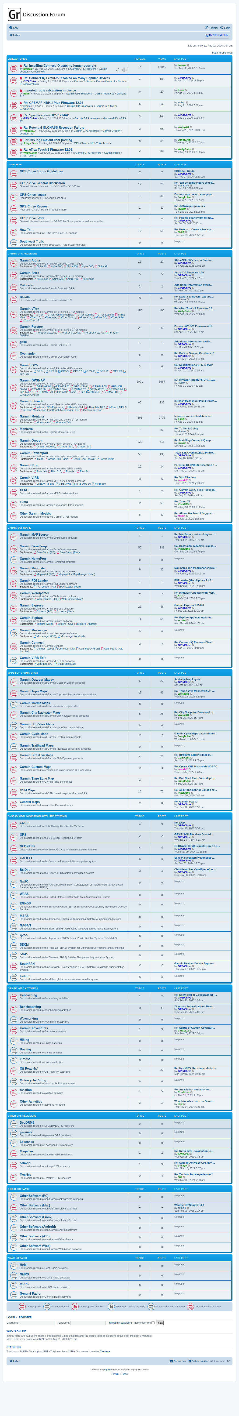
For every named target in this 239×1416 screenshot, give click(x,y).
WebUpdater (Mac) (72, 599)
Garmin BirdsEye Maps (36, 755)
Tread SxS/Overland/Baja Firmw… (194, 452)
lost (180, 1104)
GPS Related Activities (23, 988)
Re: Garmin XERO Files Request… (195, 489)
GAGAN (25, 925)
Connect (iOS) (66, 648)
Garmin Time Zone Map (37, 778)
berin (26, 93)
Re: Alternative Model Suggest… (194, 513)
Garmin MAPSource (34, 534)
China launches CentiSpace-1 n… (194, 869)
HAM (23, 1265)
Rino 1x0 (42, 471)
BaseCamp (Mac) (70, 552)
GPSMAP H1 (27, 108)
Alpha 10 (41, 266)
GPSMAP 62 (62, 386)
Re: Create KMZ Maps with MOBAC (195, 766)
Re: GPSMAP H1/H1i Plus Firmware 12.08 (53, 103)
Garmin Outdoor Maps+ (37, 679)
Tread (40, 458)
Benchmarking (30, 1007)
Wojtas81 (29, 130)
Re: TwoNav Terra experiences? (193, 1174)
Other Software (19, 1189)
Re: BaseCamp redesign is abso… (195, 546)
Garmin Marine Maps (35, 703)
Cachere (105, 1351)
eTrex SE (100, 317)
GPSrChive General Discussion (42, 183)
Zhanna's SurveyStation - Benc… (194, 1006)
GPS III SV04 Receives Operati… (193, 834)
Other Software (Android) (38, 1226)
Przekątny (184, 548)
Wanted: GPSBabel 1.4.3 (189, 1205)
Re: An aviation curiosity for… (192, 1089)
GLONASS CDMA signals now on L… (197, 846)
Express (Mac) (65, 611)
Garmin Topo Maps (33, 691)
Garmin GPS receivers (83, 68)
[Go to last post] (188, 65)
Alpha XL (103, 266)
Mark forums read (222, 52)
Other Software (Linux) (36, 1217)
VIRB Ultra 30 (83, 483)
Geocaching (28, 995)
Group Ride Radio (58, 458)
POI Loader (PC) (46, 586)
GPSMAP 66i (38, 389)
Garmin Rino (29, 465)
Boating (25, 1049)
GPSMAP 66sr (58, 389)
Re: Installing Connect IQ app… (193, 440)
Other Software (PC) (34, 1196)
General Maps (30, 802)
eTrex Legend (106, 314)
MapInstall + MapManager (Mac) (77, 574)
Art (180, 595)
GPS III (53, 371)
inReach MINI (75, 407)
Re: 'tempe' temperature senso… (194, 182)
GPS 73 (117, 371)
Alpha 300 (87, 266)
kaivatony (183, 185)
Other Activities (31, 1101)
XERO (24, 490)
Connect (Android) (89, 648)
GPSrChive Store (32, 218)
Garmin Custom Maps (35, 767)
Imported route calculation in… (193, 416)
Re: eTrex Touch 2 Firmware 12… (194, 308)
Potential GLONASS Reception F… (195, 465)
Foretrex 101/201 (46, 332)
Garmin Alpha (30, 260)
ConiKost (184, 757)
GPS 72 (104, 371)
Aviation (26, 1090)
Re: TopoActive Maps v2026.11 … (194, 691)
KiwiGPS (183, 504)
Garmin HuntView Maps (37, 724)
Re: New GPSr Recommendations (195, 1068)
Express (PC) (44, 611)
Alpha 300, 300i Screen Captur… (194, 260)
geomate (26, 1132)
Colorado (26, 285)
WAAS (24, 894)
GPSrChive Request (34, 206)
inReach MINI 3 (118, 407)
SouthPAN (27, 964)
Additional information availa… (193, 284)
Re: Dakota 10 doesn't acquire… (194, 296)
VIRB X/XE (65, 483)
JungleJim (29, 143)
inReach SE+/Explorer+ (50, 407)
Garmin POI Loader (34, 580)
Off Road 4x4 (29, 1068)
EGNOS (25, 903)
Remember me (142, 1322)
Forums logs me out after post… (194, 194)
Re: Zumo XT (182, 501)
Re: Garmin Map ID (185, 801)
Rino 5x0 (56, 471)
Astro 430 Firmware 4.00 (189, 272)
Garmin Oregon (111, 130)
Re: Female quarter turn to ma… (194, 217)
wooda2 (183, 480)
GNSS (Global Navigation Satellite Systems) (37, 816)
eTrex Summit (86, 314)
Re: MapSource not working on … (195, 534)
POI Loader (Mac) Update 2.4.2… (194, 580)
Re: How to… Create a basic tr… (194, 229)
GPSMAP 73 (97, 389)
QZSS (24, 935)
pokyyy (182, 1165)
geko (23, 342)
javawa (27, 68)
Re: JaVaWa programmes (189, 206)
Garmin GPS (110, 118)
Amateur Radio (17, 1258)
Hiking (24, 1040)
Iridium (25, 976)
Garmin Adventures (34, 1028)
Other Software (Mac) (35, 1205)
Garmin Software (83, 81)
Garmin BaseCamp (33, 546)
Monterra (26, 429)
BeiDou (25, 869)
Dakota (25, 297)
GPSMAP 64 (81, 386)
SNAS (24, 954)
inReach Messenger (34, 410)
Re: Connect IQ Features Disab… (194, 642)
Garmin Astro (29, 273)
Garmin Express (31, 605)
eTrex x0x (50, 317)
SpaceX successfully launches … (194, 857)
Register (25, 1317)
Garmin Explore (31, 618)
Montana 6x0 (44, 422)
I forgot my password (120, 1322)
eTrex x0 (35, 317)
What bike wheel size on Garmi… (194, 1101)
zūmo (24, 502)
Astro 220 (42, 278)
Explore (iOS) (65, 623)
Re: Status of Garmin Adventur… (194, 1027)
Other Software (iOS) (34, 1236)
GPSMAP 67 (78, 389)
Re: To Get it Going (186, 428)
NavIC (24, 881)
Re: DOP (179, 822)
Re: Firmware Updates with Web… (195, 592)
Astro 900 (88, 278)
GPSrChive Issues (100, 143)
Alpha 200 (72, 266)
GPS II (40, 371)
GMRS (24, 1274)
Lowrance (27, 1142)
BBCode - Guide (184, 171)
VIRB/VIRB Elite (45, 483)
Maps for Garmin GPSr (23, 673)
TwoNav (25, 1174)
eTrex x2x (85, 317)
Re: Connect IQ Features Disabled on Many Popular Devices (67, 78)
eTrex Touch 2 (28, 155)
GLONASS (27, 846)
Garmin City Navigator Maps (40, 712)
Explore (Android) (87, 623)
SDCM (24, 944)
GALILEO (26, 858)
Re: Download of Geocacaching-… (195, 994)
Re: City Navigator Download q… (194, 712)
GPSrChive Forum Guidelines (41, 171)
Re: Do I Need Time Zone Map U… (195, 778)
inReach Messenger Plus (64, 410)
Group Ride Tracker (84, 458)
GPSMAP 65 (99, 386)
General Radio (30, 1293)
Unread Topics (17, 59)
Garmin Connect (105, 81)
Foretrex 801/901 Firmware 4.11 (193, 326)
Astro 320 (57, 278)
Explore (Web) (45, 623)
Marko (181, 516)
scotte (182, 620)
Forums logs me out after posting (48, 140)
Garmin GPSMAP (106, 106)
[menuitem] (13, 28)
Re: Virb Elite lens (185, 477)
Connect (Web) (45, 648)
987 (180, 1177)
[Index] (119, 14)
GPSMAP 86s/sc (66, 392)
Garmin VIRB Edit (33, 658)
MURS (24, 1284)
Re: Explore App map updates (192, 617)
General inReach (92, 410)
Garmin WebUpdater (34, 593)
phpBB (107, 1369)
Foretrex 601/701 (94, 332)
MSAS (24, 916)
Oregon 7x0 (38, 71)
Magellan (26, 1151)
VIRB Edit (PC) (45, 663)
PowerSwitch (107, 458)
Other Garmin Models (35, 513)
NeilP (181, 232)
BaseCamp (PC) (46, 552)
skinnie (182, 299)
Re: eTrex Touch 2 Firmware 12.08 (48, 149)
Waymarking (29, 1018)
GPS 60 (90, 371)
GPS (23, 834)
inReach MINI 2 (96, 407)
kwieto (27, 106)
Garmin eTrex (112, 152)
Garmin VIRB (29, 477)
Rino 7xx (85, 471)
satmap (25, 1163)
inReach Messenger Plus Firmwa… (195, 400)
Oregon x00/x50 (46, 446)
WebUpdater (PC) (47, 599)
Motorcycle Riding (33, 1080)
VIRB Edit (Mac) (67, 663)
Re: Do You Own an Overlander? (194, 353)
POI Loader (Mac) (70, 586)
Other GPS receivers (22, 1116)
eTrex (40, 314)
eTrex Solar (117, 317)
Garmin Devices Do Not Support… (195, 963)
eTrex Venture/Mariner (60, 314)
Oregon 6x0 (66, 446)
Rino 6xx (71, 471)
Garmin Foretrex (31, 326)
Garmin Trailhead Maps (36, 745)
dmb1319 (183, 1030)
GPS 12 (77, 371)
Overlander (28, 353)
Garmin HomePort (33, 558)
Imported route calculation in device (50, 90)
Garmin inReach (31, 401)
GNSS (24, 823)
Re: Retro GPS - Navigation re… (193, 1151)
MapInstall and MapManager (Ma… (195, 567)
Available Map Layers (187, 679)
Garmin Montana (104, 93)
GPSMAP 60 (44, 386)
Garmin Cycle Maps (34, 734)
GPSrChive (30, 81)
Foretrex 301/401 (70, 332)
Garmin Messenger (33, 630)
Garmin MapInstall (33, 568)
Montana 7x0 (63, 422)
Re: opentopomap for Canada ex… (195, 789)
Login (11, 1317)
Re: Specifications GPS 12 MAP (46, 115)
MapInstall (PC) (45, 574)
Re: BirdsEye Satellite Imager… (193, 754)
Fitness (25, 1059)
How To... (26, 230)
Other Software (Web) (35, 1246)
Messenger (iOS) (46, 636)
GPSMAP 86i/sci (90, 392)
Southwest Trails (32, 241)
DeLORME (27, 1122)
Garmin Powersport (34, 453)
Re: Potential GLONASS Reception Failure (54, 127)
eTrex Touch (68, 317)
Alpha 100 (56, 266)
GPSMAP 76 (116, 389)
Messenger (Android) (73, 636)
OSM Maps (27, 790)
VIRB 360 (100, 483)
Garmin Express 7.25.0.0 (189, 605)
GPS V (65, 371)
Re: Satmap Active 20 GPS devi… (194, 1162)
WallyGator (30, 152)
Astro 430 (72, 278)
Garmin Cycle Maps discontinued (194, 733)
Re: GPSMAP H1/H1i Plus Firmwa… (195, 380)
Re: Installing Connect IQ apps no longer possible (60, 65)
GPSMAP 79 (46, 392)
